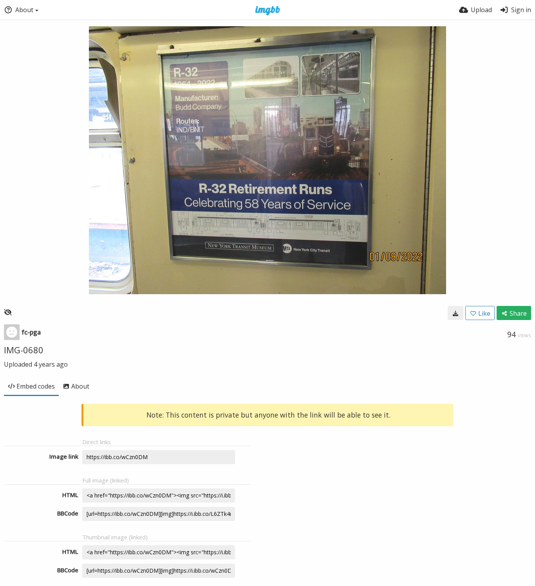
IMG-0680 (23, 350)
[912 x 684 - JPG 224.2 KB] (455, 313)
